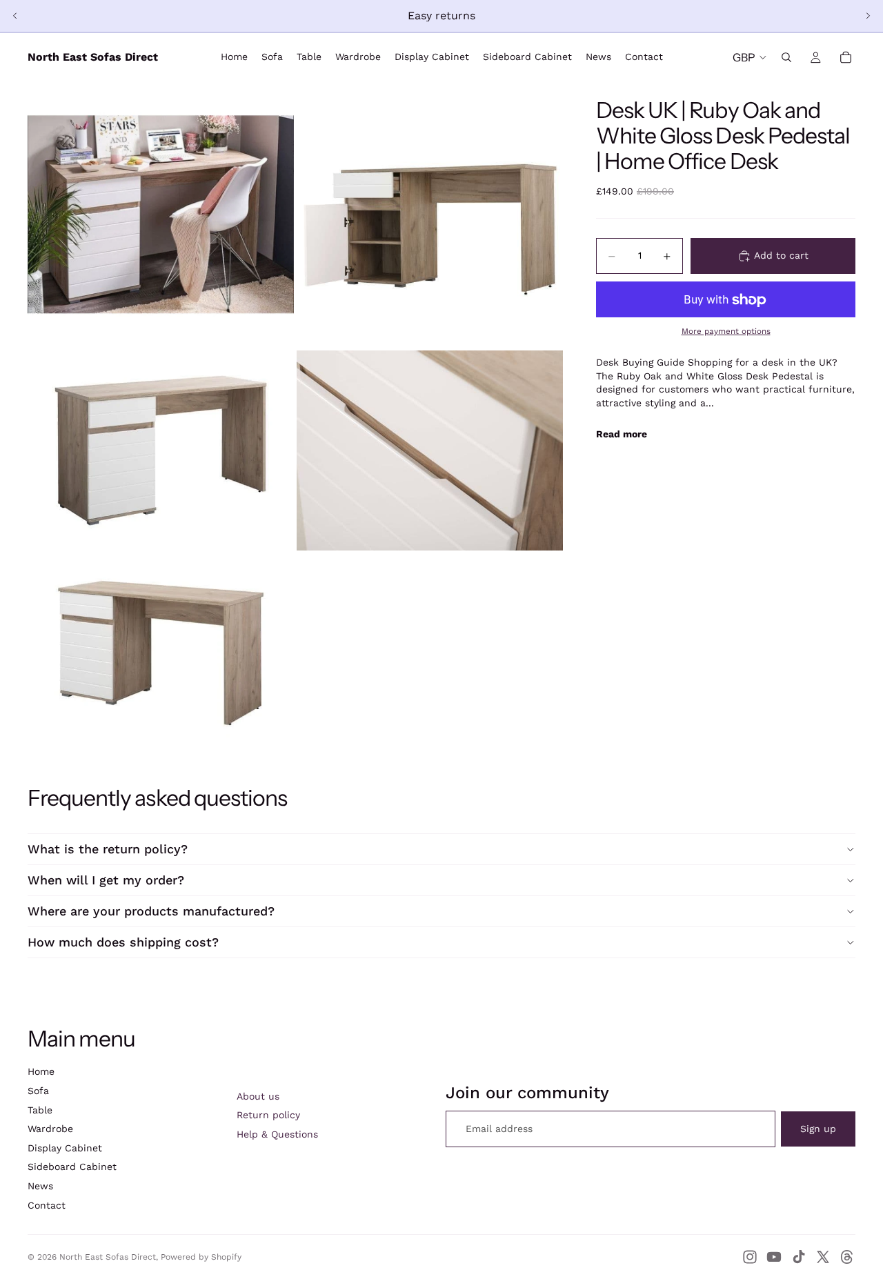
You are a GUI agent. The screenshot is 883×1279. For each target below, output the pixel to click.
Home (41, 1071)
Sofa (38, 1090)
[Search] (786, 57)
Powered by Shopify (201, 1257)
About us (258, 1096)
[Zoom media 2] (430, 214)
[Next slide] (868, 16)
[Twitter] (823, 1257)
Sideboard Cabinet (72, 1166)
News (40, 1185)
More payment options (726, 331)
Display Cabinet (65, 1147)
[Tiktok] (799, 1257)
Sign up (818, 1128)
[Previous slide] (15, 16)
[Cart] (846, 57)
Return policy (268, 1114)
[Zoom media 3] (161, 450)
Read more (621, 433)
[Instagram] (750, 1257)
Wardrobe (50, 1128)
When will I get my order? (106, 880)
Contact (47, 1205)
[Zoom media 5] (161, 653)
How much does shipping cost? (123, 942)
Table (40, 1110)
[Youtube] (774, 1257)
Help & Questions (277, 1134)
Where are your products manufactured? (151, 911)
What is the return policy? (108, 849)
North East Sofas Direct (107, 1257)
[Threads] (847, 1257)
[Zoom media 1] (161, 214)
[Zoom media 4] (430, 450)
